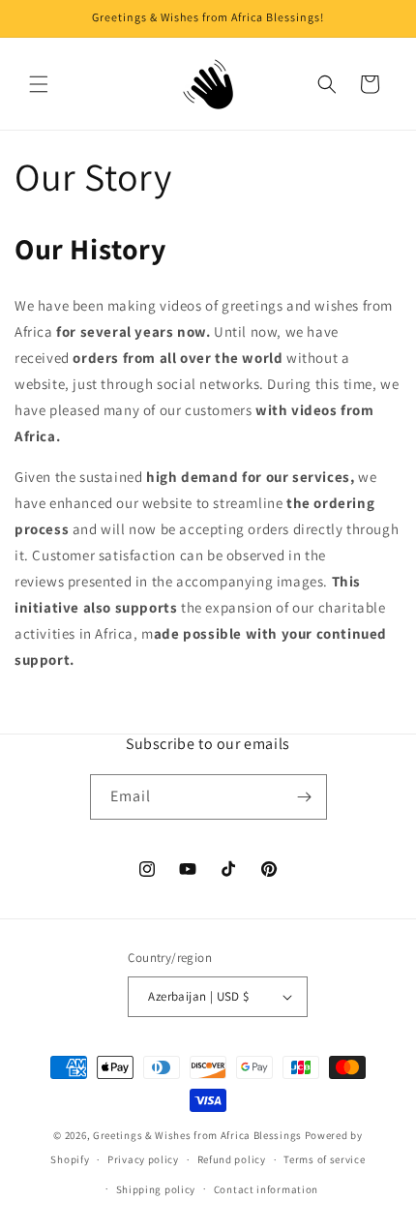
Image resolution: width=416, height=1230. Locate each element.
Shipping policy (156, 1189)
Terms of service (324, 1159)
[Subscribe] (304, 797)
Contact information (266, 1189)
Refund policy (231, 1159)
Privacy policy (143, 1159)
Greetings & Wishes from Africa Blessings (197, 1135)
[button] (38, 84)
